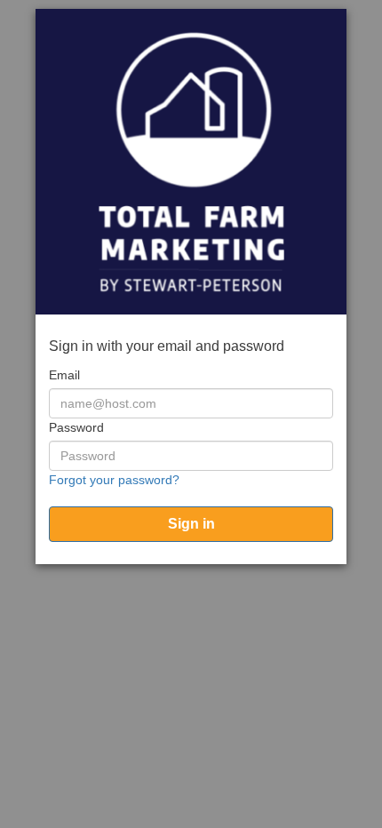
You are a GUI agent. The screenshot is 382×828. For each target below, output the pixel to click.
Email (64, 375)
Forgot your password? (114, 480)
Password (76, 427)
